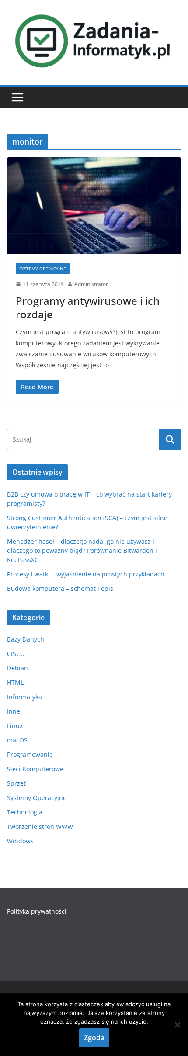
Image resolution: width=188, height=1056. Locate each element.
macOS (17, 740)
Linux (15, 725)
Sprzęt (16, 783)
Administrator (91, 284)
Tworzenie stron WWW (40, 826)
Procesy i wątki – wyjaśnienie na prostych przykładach (85, 574)
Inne (13, 711)
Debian (17, 668)
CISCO (16, 653)
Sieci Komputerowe (35, 769)
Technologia (24, 812)
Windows (20, 841)
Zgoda (94, 1037)
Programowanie (30, 754)
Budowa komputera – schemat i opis (60, 588)
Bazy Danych (25, 639)
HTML (15, 682)
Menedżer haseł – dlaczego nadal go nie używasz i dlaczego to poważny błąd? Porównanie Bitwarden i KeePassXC (82, 550)
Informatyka (24, 697)
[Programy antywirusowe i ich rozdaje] (94, 205)
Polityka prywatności (36, 911)
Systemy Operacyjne (42, 269)
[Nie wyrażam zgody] (177, 1024)
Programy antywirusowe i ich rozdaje (88, 307)
